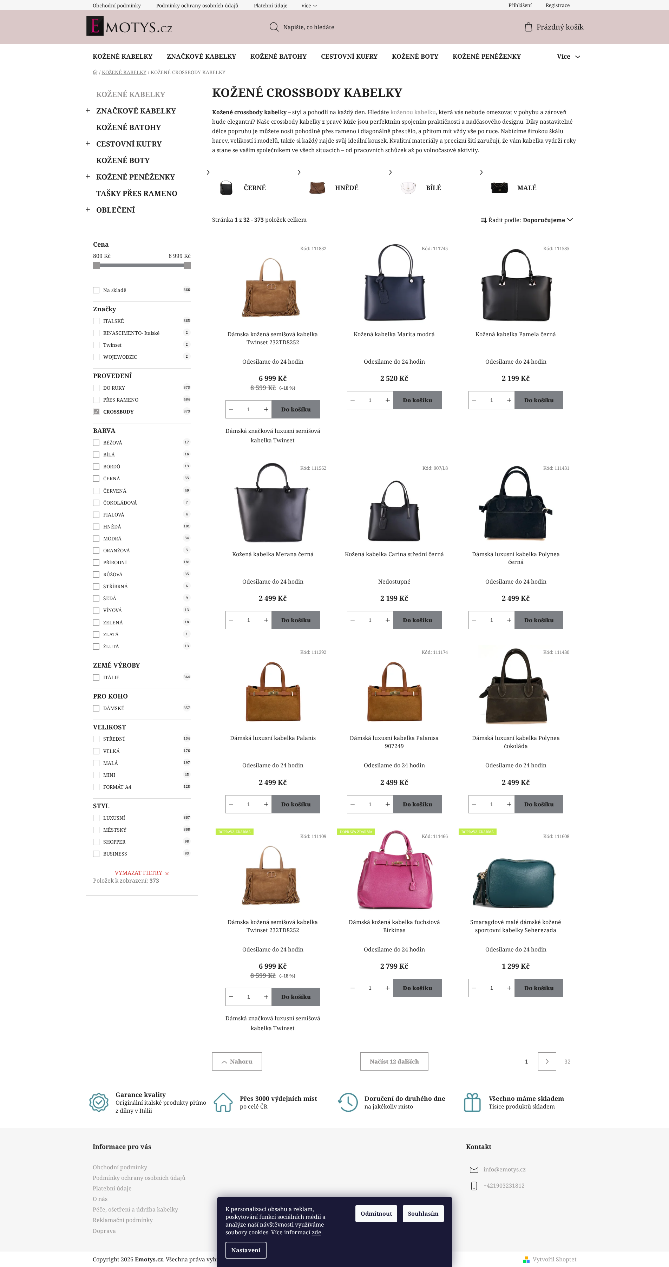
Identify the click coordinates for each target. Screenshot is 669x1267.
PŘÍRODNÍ (146, 562)
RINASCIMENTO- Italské (145, 333)
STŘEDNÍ (146, 738)
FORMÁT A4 (146, 787)
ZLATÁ (145, 634)
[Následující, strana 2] (547, 1061)
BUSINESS (146, 853)
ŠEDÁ (145, 598)
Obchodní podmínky (117, 5)
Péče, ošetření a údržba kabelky (135, 1209)
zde (316, 1232)
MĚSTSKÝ (146, 829)
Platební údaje (270, 5)
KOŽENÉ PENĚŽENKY (135, 177)
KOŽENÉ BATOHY (128, 127)
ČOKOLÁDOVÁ (145, 502)
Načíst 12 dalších (394, 1061)
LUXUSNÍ (146, 817)
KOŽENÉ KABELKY (130, 94)
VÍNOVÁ (146, 610)
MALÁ (146, 763)
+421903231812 (504, 1185)
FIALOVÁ (145, 514)
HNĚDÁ (146, 526)
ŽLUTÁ (146, 646)
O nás (100, 1199)
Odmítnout (376, 1213)
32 (567, 1061)
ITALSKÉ (146, 321)
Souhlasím (423, 1213)
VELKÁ (146, 751)
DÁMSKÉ (146, 708)
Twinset (145, 345)
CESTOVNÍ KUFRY (129, 144)
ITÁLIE (146, 677)
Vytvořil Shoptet (555, 1259)
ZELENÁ (146, 622)
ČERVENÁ (146, 490)
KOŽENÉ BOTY (123, 160)
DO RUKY (146, 387)
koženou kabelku (413, 112)
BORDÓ (146, 466)
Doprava (104, 1231)
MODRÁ (146, 538)
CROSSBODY (146, 411)
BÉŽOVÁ (146, 442)
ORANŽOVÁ (145, 550)
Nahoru (241, 1061)
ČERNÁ (146, 478)
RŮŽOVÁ (146, 574)
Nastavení (246, 1250)
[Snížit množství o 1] (231, 409)
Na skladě (146, 290)
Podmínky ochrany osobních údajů (197, 5)
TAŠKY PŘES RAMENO (136, 193)
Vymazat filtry (138, 873)
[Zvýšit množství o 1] (266, 409)
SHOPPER (146, 841)
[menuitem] (122, 56)
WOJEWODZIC (145, 356)
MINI (146, 775)
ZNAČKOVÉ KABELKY (136, 111)
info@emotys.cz (505, 1169)
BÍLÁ (146, 454)
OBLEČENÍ (115, 210)
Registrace (558, 5)
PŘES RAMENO (146, 399)
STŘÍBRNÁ (145, 586)
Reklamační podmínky (123, 1220)
